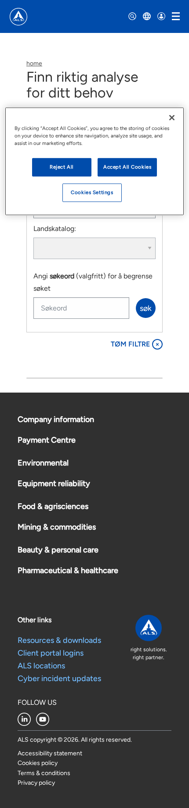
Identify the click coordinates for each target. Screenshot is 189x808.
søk (146, 308)
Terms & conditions (44, 773)
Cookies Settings (92, 192)
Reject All (62, 167)
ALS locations (41, 666)
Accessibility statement (50, 753)
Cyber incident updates (59, 678)
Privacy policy (36, 782)
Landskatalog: (54, 228)
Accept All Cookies (127, 167)
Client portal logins (51, 653)
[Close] (172, 117)
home (34, 63)
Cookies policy (38, 763)
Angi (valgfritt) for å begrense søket (93, 282)
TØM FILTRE (135, 344)
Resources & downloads (59, 640)
